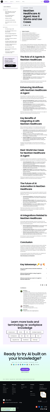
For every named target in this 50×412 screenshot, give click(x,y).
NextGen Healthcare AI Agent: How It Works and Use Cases (25, 379)
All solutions (5, 392)
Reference (7, 379)
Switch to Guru (32, 393)
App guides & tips (12, 379)
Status (22, 388)
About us (31, 388)
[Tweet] (27, 25)
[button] (6, 1)
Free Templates (32, 395)
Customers (14, 388)
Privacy (17, 407)
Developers (14, 391)
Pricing (23, 1)
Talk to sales (46, 1)
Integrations (5, 389)
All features (4, 391)
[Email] (24, 25)
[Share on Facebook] (29, 25)
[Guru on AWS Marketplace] (43, 395)
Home (4, 379)
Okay (14, 409)
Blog (12, 393)
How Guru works (5, 388)
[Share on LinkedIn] (26, 25)
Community (14, 392)
